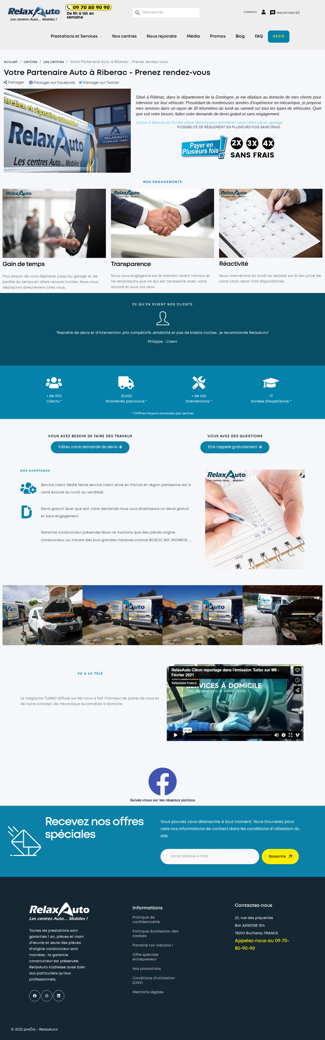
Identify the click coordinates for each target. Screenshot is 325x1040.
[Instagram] (46, 995)
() (284, 12)
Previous (24, 327)
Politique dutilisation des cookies (155, 934)
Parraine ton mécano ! (153, 945)
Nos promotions (147, 968)
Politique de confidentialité (146, 920)
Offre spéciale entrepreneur (145, 957)
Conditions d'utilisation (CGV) (154, 980)
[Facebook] (34, 995)
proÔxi (30, 1029)
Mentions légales (148, 992)
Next (300, 327)
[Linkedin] (58, 995)
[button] (90, 447)
